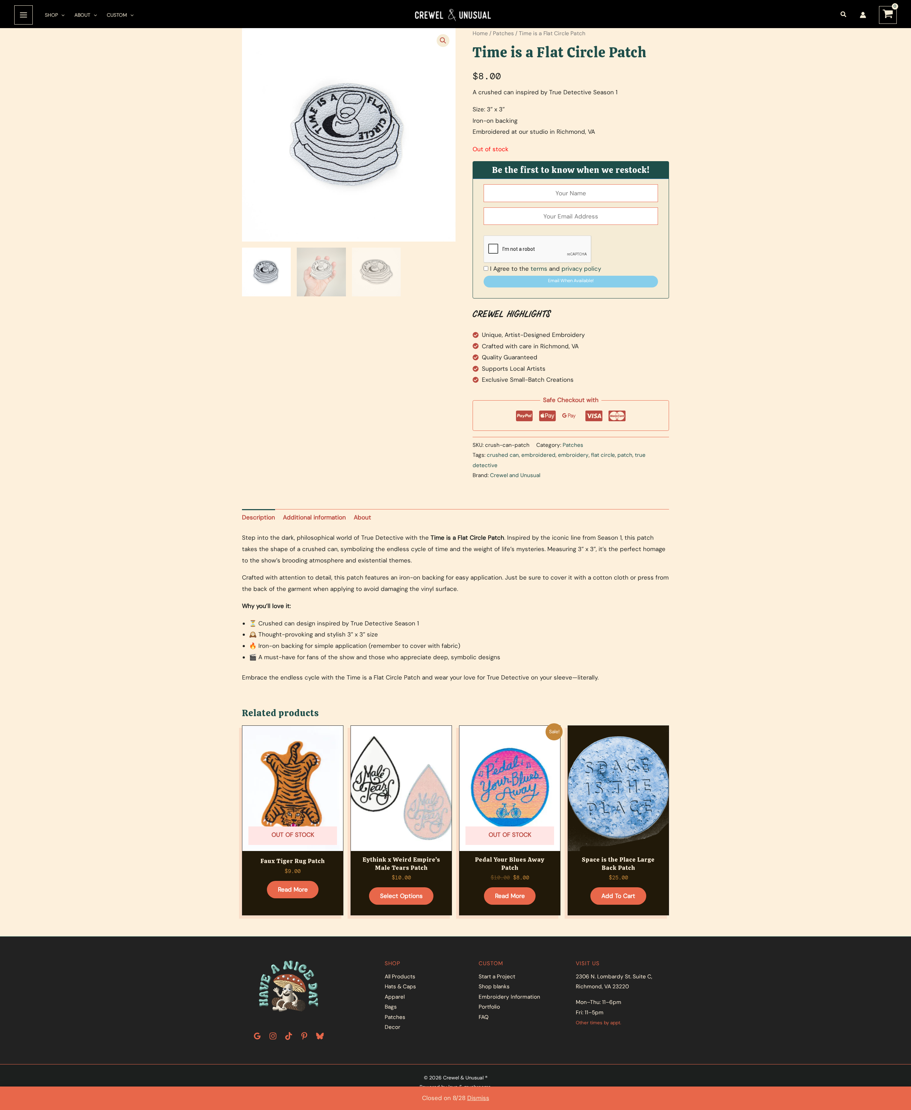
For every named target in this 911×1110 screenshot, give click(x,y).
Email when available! (571, 281)
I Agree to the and (544, 269)
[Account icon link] (863, 15)
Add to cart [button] (618, 896)
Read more (293, 889)
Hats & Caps (400, 986)
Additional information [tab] (314, 517)
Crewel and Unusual (515, 475)
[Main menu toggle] (23, 15)
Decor (392, 1027)
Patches (503, 33)
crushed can (503, 455)
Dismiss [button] (478, 1098)
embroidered (538, 455)
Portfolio (489, 1006)
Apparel (395, 996)
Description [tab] (258, 517)
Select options (401, 896)
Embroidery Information (509, 996)
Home (480, 33)
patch (624, 455)
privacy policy (581, 269)
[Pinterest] (304, 1036)
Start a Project (497, 976)
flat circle (603, 455)
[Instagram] (273, 1036)
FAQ (484, 1017)
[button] (61, 15)
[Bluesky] (320, 1036)
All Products (400, 976)
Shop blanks (494, 986)
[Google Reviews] (257, 1036)
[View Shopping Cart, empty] (888, 15)
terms (539, 269)
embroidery (573, 455)
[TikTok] (289, 1036)
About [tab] (362, 517)
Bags (391, 1006)
